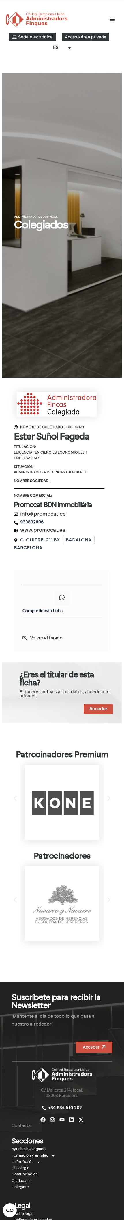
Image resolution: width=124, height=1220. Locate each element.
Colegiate (20, 1187)
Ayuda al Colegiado (29, 1149)
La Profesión (23, 1162)
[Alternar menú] (112, 19)
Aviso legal (23, 1214)
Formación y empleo (30, 1155)
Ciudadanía (21, 1181)
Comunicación (25, 1174)
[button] (62, 597)
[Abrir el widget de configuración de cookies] (10, 1210)
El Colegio (20, 1168)
